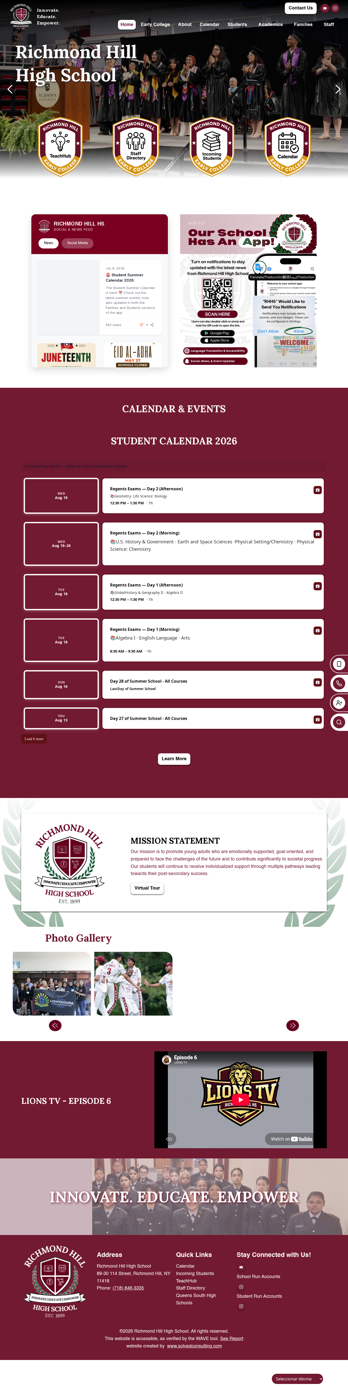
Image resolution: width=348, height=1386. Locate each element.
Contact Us (301, 8)
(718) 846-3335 (128, 1288)
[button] (184, 24)
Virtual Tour (147, 888)
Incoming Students (195, 1273)
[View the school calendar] (287, 147)
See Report (231, 1339)
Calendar (185, 1266)
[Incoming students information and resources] (212, 147)
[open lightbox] (215, 984)
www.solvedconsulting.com (194, 1346)
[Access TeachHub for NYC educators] (60, 147)
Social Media (77, 243)
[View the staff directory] (136, 147)
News (48, 243)
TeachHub (186, 1281)
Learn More (174, 759)
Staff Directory (190, 1288)
